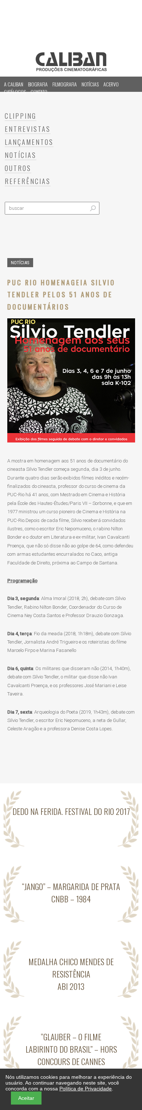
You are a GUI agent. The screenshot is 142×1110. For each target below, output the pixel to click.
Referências (28, 181)
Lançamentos (29, 142)
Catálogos (15, 91)
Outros (18, 168)
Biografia (38, 84)
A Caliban (13, 84)
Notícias (90, 84)
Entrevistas (28, 129)
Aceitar (26, 1098)
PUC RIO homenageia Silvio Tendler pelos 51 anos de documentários (61, 294)
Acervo (111, 84)
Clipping (20, 116)
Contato (39, 91)
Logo (71, 62)
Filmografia (64, 84)
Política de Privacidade (85, 1088)
